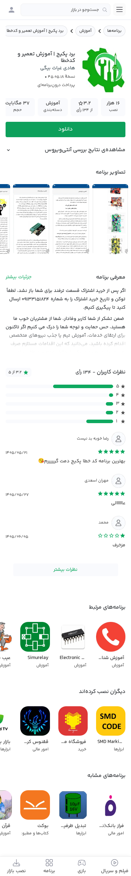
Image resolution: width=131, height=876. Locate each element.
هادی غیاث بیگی (57, 68)
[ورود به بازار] (11, 9)
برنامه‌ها (114, 31)
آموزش (85, 31)
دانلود (65, 129)
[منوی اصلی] (119, 9)
